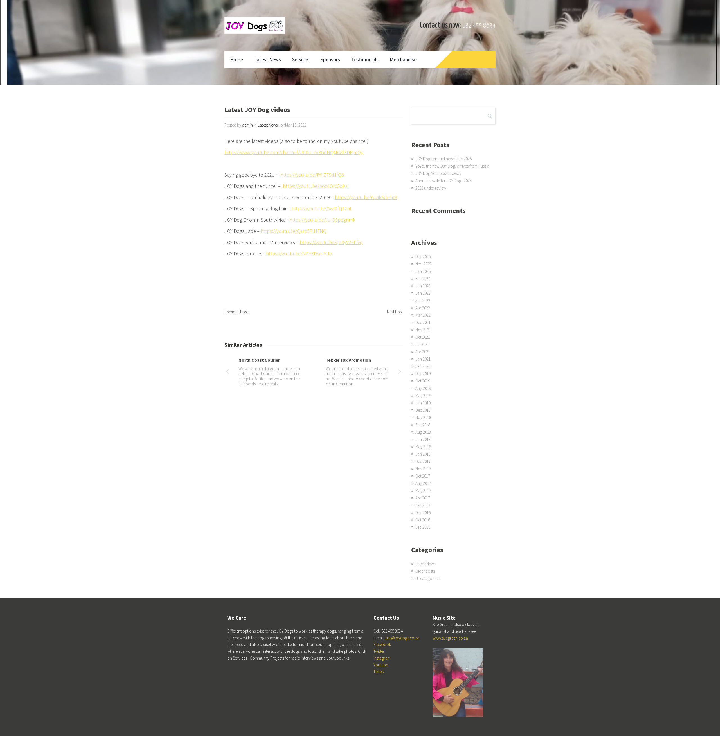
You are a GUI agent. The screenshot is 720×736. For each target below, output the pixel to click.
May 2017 (423, 490)
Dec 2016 (423, 512)
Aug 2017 (423, 483)
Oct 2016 (422, 520)
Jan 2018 (423, 454)
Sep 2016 (422, 527)
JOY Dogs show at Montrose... (356, 360)
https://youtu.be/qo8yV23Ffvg (331, 242)
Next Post (395, 311)
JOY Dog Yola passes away (438, 173)
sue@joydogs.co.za (402, 637)
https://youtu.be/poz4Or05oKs (315, 186)
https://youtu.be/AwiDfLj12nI (321, 208)
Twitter (379, 651)
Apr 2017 (422, 498)
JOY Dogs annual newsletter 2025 (443, 158)
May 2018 (423, 446)
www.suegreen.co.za (450, 638)
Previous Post (236, 311)
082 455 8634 (479, 25)
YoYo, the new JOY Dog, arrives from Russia (452, 166)
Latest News (267, 59)
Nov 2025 (423, 264)
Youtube (381, 664)
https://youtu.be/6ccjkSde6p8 (366, 197)
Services (300, 59)
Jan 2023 (423, 293)
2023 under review (430, 188)
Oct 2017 (422, 476)
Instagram (382, 658)
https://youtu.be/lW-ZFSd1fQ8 (312, 175)
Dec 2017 (423, 461)
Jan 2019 (423, 403)
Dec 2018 (423, 410)
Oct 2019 (422, 381)
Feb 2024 (422, 278)
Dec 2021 (423, 322)
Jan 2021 (423, 359)
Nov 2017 (423, 468)
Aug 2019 (423, 388)
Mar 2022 (423, 315)
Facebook (382, 644)
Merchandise (403, 59)
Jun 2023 (423, 286)
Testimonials (365, 59)
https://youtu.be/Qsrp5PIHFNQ (294, 231)
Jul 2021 (422, 344)
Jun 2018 (423, 439)
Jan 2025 (423, 271)
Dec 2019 (423, 373)
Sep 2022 (422, 300)
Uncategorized (428, 578)
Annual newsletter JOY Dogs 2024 (443, 180)
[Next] (399, 372)
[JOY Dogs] (254, 25)
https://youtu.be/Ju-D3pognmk (322, 220)
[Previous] (227, 372)
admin (247, 125)
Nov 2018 (423, 417)
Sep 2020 (422, 366)
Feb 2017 (422, 505)
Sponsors (330, 59)
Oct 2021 (422, 337)
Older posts (425, 571)
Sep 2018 (422, 424)
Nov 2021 (423, 329)
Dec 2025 (423, 256)
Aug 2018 (423, 432)
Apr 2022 (422, 307)
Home (236, 59)
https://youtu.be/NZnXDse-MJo (299, 253)
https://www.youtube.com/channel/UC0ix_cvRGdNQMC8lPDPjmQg (293, 152)
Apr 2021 (422, 351)
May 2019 (423, 395)
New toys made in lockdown (267, 360)
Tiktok (379, 671)
